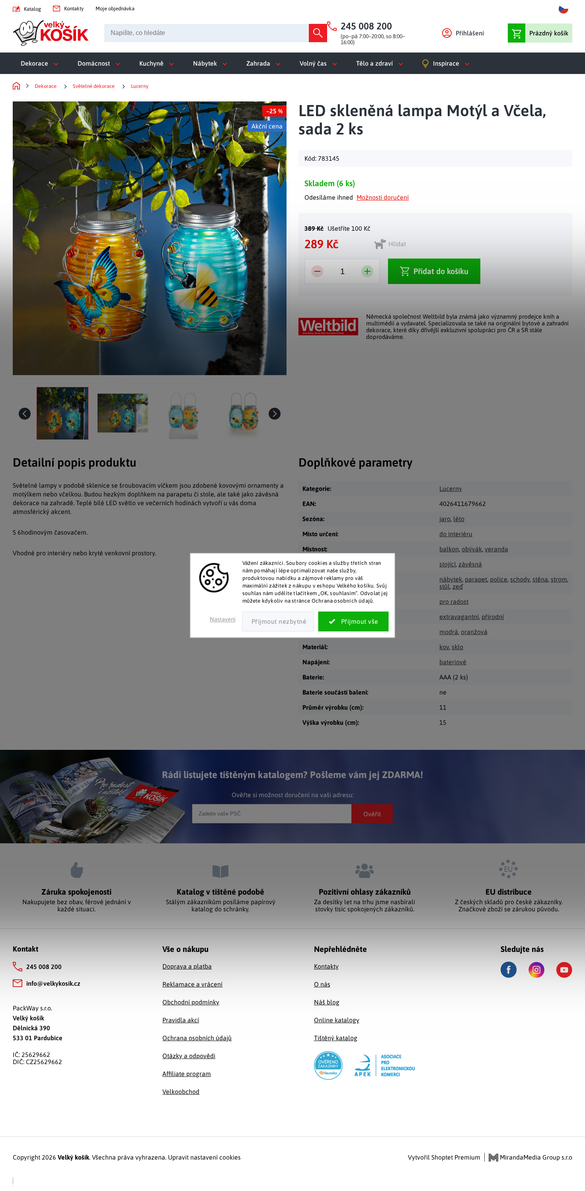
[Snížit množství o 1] (317, 271)
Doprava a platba (187, 966)
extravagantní (459, 616)
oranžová (474, 631)
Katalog (32, 9)
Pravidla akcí (180, 1020)
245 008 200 (44, 966)
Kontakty (74, 9)
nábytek (450, 579)
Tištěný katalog (335, 1037)
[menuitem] (41, 63)
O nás (322, 984)
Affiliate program (186, 1073)
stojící (447, 564)
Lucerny (450, 488)
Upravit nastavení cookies (204, 1157)
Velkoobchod (180, 1091)
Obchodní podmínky (190, 1002)
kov (444, 646)
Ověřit (372, 813)
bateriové (452, 662)
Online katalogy (336, 1020)
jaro (444, 518)
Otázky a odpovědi (188, 1055)
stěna (540, 579)
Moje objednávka (115, 9)
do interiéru (455, 533)
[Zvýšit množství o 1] (367, 271)
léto (458, 518)
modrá (448, 631)
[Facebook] (509, 969)
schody (520, 579)
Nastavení (223, 619)
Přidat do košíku (440, 271)
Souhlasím (353, 622)
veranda (496, 549)
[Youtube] (564, 970)
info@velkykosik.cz (53, 983)
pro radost (453, 601)
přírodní (493, 616)
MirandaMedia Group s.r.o (535, 1157)
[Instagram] (536, 970)
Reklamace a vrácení (192, 984)
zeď (457, 586)
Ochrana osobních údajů (197, 1037)
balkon (449, 549)
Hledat (318, 33)
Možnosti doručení (383, 197)
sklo (457, 646)
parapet (476, 579)
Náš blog (326, 1002)
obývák (472, 549)
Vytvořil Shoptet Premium (444, 1157)
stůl (444, 586)
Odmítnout (278, 622)
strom (559, 579)
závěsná (470, 564)
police (498, 579)
